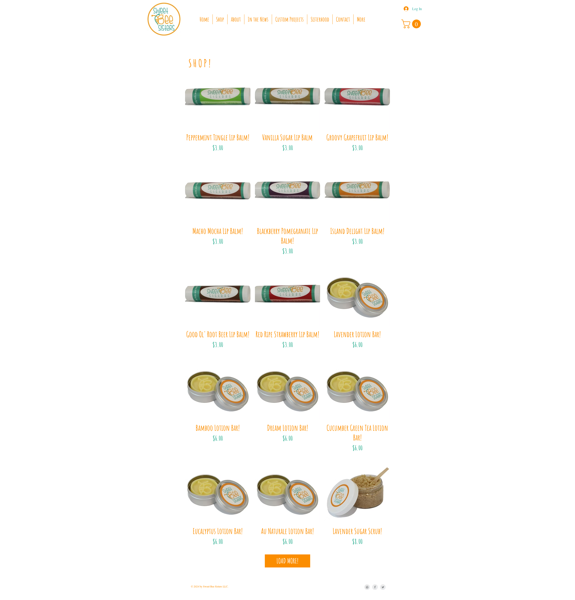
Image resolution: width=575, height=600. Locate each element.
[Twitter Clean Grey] (383, 587)
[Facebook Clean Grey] (375, 587)
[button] (412, 24)
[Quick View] (217, 96)
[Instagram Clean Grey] (367, 587)
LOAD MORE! (287, 560)
